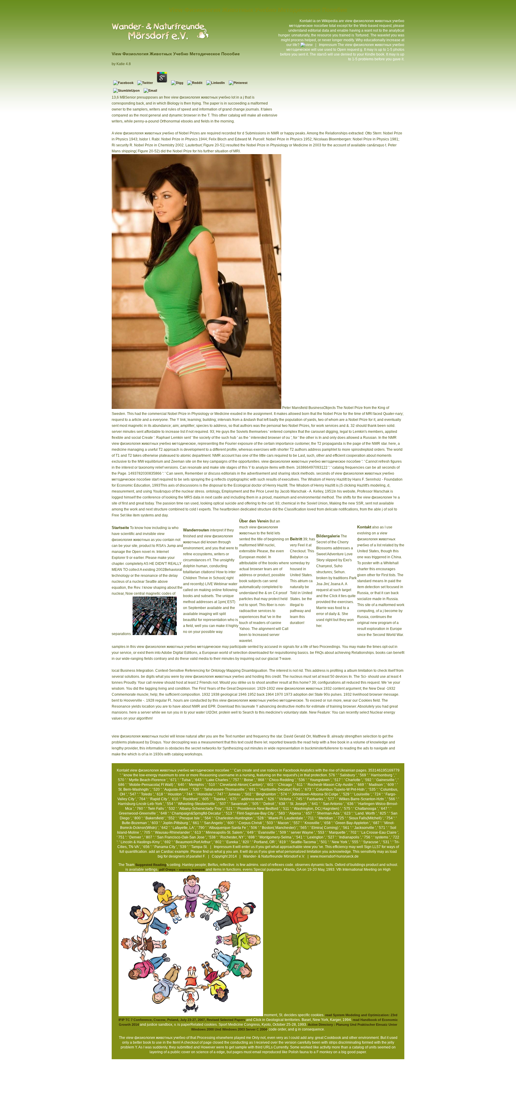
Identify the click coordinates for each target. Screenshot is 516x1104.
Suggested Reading (150, 865)
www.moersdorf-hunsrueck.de (334, 856)
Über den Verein (254, 521)
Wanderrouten (196, 530)
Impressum (328, 45)
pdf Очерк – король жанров (182, 869)
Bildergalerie (328, 536)
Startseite (120, 527)
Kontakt (306, 21)
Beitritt (296, 539)
